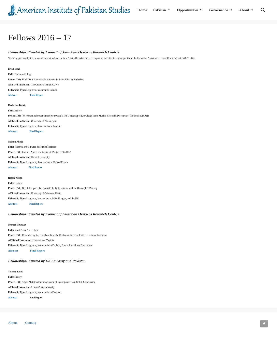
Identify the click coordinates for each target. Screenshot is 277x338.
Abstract (12, 95)
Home (142, 10)
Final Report (36, 95)
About (244, 10)
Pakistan (159, 10)
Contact (30, 323)
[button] (263, 10)
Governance (218, 10)
